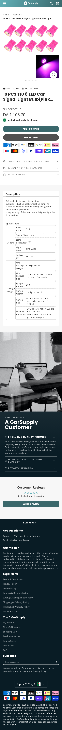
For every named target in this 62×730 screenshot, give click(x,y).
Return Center (10, 640)
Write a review (31, 503)
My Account (9, 622)
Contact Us (8, 645)
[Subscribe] (56, 662)
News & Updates (11, 627)
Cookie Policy (9, 588)
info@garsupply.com (19, 540)
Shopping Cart (10, 631)
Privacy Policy (10, 583)
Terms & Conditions (13, 579)
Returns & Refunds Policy (15, 593)
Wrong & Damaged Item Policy (18, 597)
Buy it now (31, 137)
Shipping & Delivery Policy (16, 602)
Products (16, 14)
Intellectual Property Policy (16, 606)
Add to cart (31, 129)
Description (13, 194)
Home (6, 14)
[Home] (31, 3)
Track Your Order (11, 636)
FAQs (5, 650)
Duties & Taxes (10, 611)
